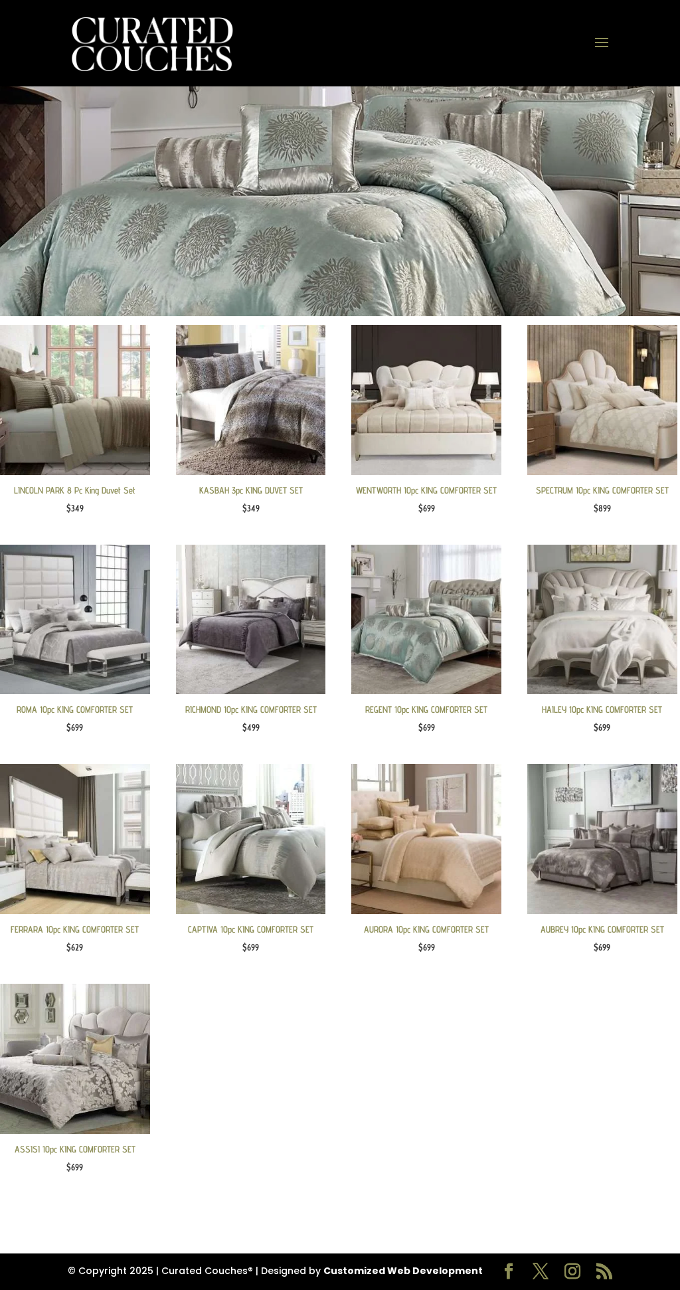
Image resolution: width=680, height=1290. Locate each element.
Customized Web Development (403, 1270)
